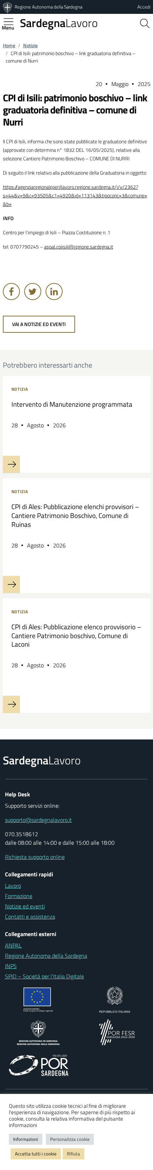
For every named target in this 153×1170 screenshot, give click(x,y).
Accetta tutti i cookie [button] (36, 1153)
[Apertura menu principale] (11, 22)
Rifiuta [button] (73, 1153)
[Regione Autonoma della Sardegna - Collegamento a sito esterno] (38, 1031)
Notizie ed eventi (25, 906)
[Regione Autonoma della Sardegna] (8, 6)
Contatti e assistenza (30, 916)
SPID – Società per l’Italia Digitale (44, 976)
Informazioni (25, 1139)
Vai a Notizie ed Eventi (39, 324)
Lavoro (59, 22)
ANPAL (13, 945)
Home (9, 45)
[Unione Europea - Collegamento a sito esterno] (38, 999)
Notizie (30, 45)
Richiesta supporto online (35, 857)
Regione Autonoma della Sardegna (48, 6)
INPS (11, 966)
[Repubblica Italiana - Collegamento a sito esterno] (114, 999)
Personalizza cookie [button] (70, 1139)
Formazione (18, 896)
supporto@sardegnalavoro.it (38, 820)
